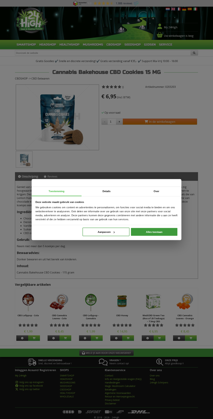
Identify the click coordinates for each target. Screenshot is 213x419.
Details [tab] (107, 191)
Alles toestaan (154, 232)
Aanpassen (104, 232)
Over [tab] (156, 191)
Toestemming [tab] (56, 191)
